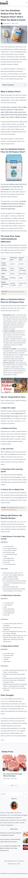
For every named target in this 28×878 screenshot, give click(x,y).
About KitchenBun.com (10, 861)
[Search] (26, 794)
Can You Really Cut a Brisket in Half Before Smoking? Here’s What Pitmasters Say (10, 848)
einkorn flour (20, 521)
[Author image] (2, 23)
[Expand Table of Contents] (25, 85)
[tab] (11, 785)
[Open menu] (26, 3)
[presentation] (14, 763)
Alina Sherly (7, 23)
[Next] (24, 769)
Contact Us (21, 861)
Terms (18, 863)
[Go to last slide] (4, 769)
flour (2, 740)
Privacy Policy (12, 863)
